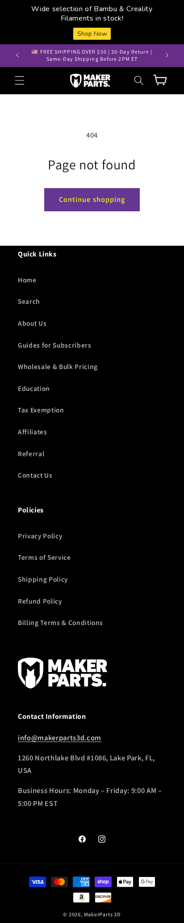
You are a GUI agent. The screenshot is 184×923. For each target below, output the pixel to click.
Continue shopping (92, 199)
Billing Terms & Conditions (60, 622)
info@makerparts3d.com (59, 738)
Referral (31, 453)
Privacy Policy (40, 535)
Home (27, 279)
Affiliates (32, 431)
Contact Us (35, 474)
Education (34, 388)
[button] (19, 80)
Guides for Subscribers (55, 344)
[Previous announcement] (17, 55)
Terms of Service (44, 557)
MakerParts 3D (102, 914)
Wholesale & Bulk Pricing (58, 366)
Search (29, 301)
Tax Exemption (41, 409)
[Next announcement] (167, 55)
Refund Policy (40, 600)
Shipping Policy (43, 579)
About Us (32, 323)
